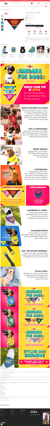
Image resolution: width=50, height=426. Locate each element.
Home (1, 9)
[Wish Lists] (45, 26)
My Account (47, 3)
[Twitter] (33, 412)
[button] (47, 49)
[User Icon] (44, 3)
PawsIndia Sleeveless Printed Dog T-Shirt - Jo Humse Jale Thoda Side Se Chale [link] (4, 55)
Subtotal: (27, 23)
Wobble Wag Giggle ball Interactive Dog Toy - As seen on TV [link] (31, 55)
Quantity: (27, 20)
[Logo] (6, 3)
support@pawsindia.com (10, 0)
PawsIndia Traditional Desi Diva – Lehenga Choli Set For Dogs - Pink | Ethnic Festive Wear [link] (40, 55)
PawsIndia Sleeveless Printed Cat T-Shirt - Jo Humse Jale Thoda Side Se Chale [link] (22, 55)
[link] (5, 50)
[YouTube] (36, 412)
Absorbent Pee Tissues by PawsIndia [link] (13, 55)
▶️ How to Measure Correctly (29, 19)
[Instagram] (34, 412)
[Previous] (2, 13)
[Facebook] (31, 412)
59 (27, 41)
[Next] (2, 32)
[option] (14, 23)
